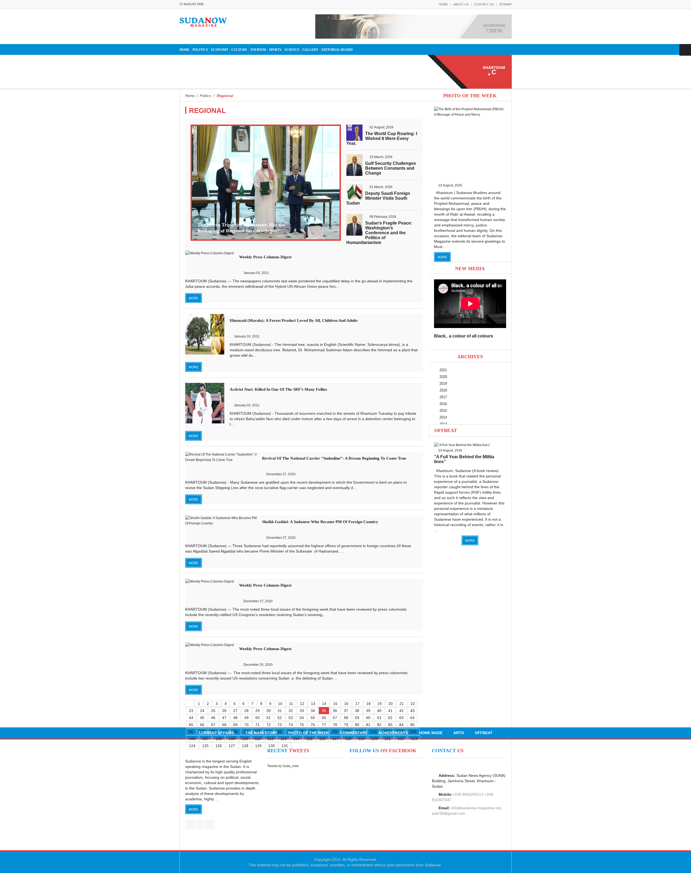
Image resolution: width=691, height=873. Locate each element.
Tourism (258, 50)
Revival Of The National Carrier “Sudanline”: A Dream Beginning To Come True (334, 458)
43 (412, 710)
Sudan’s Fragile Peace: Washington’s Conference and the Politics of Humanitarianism (379, 233)
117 (335, 739)
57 (335, 717)
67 (213, 725)
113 (283, 739)
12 (302, 703)
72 (268, 725)
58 (346, 717)
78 (335, 725)
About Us (461, 4)
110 (245, 739)
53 (291, 717)
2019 (443, 384)
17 (357, 703)
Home (443, 4)
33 (302, 710)
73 (279, 725)
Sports (275, 50)
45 (202, 717)
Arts (458, 733)
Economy (219, 50)
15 (335, 703)
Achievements (393, 733)
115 (309, 739)
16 (346, 703)
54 (302, 717)
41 (390, 710)
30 (268, 710)
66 (202, 725)
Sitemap (505, 4)
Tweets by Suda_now (283, 766)
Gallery (310, 50)
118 (348, 739)
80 (357, 725)
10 (280, 703)
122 (401, 739)
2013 (443, 424)
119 (361, 739)
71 (257, 725)
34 (313, 710)
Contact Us (483, 4)
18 (368, 703)
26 (224, 710)
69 (235, 725)
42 (401, 710)
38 (357, 710)
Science (291, 50)
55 (313, 717)
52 (279, 717)
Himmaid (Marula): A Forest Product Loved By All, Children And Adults (294, 320)
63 (401, 717)
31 (279, 710)
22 (413, 703)
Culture (239, 50)
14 (324, 703)
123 (414, 739)
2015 (443, 411)
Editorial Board (337, 50)
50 (257, 717)
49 (246, 717)
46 (213, 717)
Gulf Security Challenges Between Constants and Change (390, 168)
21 (401, 703)
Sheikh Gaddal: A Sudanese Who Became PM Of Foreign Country (320, 522)
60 (368, 717)
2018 (443, 390)
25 (213, 710)
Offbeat (445, 430)
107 (205, 739)
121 (387, 739)
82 (379, 725)
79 (346, 725)
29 (257, 710)
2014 (443, 417)
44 (191, 717)
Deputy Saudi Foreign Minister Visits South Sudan (378, 198)
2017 (443, 397)
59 (357, 717)
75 (302, 725)
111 (258, 739)
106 (192, 739)
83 (390, 725)
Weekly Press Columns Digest (265, 257)
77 (324, 725)
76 (313, 725)
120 (374, 739)
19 (379, 703)
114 (296, 739)
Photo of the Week (308, 733)
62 (390, 717)
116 (322, 739)
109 (232, 739)
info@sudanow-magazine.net (476, 808)
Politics (200, 50)
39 (368, 710)
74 (291, 725)
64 (412, 717)
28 (246, 710)
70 (246, 725)
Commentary (353, 733)
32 (291, 710)
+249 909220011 (466, 794)
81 (368, 725)
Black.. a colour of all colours (463, 336)
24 (202, 710)
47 (224, 717)
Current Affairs (216, 733)
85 (412, 725)
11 (291, 703)
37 (346, 710)
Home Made (430, 733)
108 (218, 739)
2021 (443, 370)
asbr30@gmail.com (448, 813)
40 (379, 710)
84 (401, 725)
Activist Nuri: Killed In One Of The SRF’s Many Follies (278, 389)
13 (313, 703)
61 (379, 717)
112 (270, 739)
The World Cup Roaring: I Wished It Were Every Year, (381, 138)
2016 (443, 404)
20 (390, 703)
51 (268, 717)
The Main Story (261, 733)
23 (191, 710)
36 (335, 710)
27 (235, 710)
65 (191, 725)
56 (324, 717)
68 (224, 725)
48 (235, 717)
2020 (443, 377)
